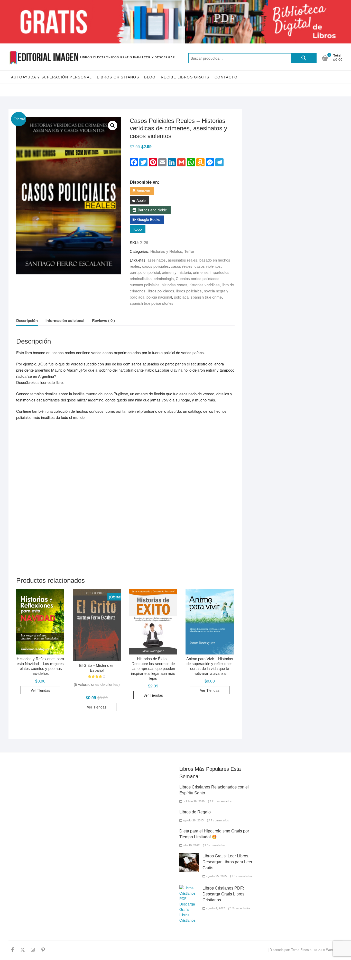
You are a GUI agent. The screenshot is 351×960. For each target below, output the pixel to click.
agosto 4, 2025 (215, 908)
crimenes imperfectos (211, 272)
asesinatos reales (182, 260)
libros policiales (189, 290)
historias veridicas (204, 284)
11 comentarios (221, 801)
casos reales (181, 266)
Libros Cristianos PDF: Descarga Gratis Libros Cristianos (223, 894)
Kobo (137, 229)
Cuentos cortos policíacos (197, 278)
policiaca (181, 297)
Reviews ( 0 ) (103, 320)
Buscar (304, 58)
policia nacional (159, 297)
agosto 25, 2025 (216, 876)
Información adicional (64, 320)
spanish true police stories (151, 303)
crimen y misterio (176, 272)
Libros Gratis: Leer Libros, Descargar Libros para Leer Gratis (227, 862)
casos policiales (155, 266)
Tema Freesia (301, 949)
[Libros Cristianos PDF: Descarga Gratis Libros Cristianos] (189, 887)
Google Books (148, 219)
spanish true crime (206, 297)
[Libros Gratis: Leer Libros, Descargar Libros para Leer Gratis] (189, 855)
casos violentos (208, 266)
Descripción (27, 320)
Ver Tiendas (40, 690)
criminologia (164, 278)
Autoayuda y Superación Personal (51, 77)
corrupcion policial (145, 272)
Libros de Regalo (195, 812)
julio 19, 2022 (191, 845)
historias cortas (174, 284)
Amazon (143, 190)
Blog (150, 77)
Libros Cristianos (118, 77)
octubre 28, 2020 (193, 801)
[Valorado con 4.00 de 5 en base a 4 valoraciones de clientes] (97, 676)
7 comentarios (219, 820)
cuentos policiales (145, 284)
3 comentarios (215, 845)
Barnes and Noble (152, 209)
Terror (189, 251)
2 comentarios (241, 908)
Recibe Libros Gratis (185, 77)
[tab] (27, 320)
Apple (141, 200)
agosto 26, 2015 (193, 820)
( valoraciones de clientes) (97, 684)
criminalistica (141, 278)
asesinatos (156, 260)
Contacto (226, 77)
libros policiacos (160, 290)
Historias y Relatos (166, 251)
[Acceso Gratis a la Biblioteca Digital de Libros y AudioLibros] (175, 3)
